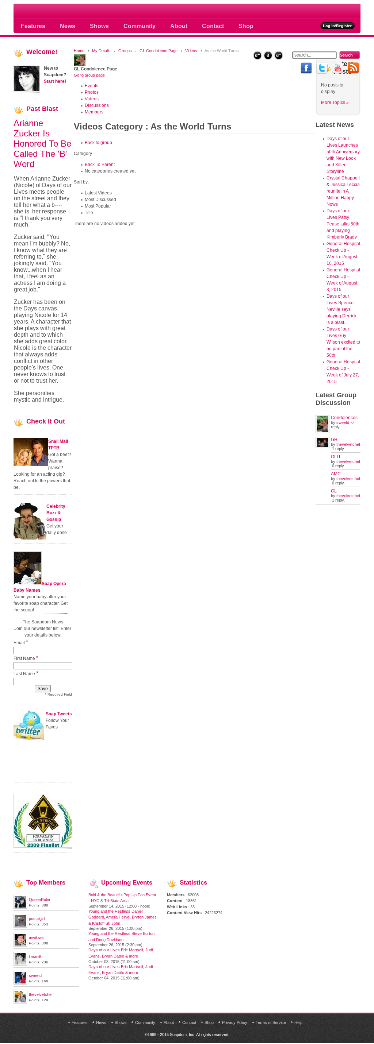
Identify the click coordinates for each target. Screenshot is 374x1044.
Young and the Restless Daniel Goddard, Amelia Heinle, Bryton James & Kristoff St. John (122, 917)
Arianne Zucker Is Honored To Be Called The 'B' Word (42, 143)
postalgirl (37, 918)
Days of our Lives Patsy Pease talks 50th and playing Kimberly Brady (343, 224)
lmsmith (35, 956)
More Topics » (335, 102)
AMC (336, 473)
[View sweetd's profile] (20, 983)
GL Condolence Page (159, 51)
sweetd (342, 422)
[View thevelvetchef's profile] (20, 1002)
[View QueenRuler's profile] (20, 907)
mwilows (36, 937)
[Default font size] (267, 55)
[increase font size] (257, 55)
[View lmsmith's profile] (20, 964)
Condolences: (345, 417)
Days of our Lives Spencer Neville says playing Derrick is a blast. (341, 309)
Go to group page (89, 75)
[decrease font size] (278, 55)
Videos (191, 51)
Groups (125, 51)
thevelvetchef (348, 444)
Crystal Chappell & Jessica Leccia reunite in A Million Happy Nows (343, 191)
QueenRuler (39, 899)
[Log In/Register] (337, 25)
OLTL (336, 456)
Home (79, 51)
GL (334, 491)
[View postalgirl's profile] (20, 926)
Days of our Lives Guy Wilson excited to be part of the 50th (343, 342)
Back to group (98, 142)
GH (334, 439)
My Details (101, 51)
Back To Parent (100, 164)
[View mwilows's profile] (20, 945)
